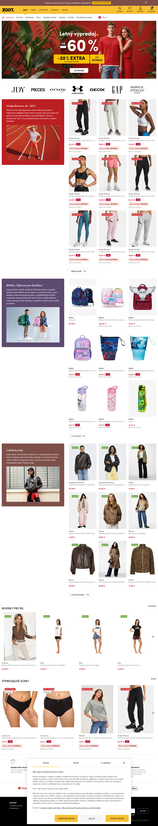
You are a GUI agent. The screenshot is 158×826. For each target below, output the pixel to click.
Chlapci (55, 10)
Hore (152, 812)
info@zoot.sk (14, 808)
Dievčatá (43, 10)
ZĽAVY (153, 678)
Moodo (82, 735)
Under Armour (74, 138)
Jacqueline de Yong (76, 482)
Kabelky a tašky (49, 17)
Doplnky (62, 17)
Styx (42, 663)
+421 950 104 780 (16, 806)
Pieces (131, 482)
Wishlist (130, 11)
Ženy (25, 10)
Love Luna (6, 735)
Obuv (38, 17)
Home (65, 10)
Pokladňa (151, 9)
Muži (33, 10)
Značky (71, 17)
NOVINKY (152, 606)
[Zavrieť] (146, 3)
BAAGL (71, 317)
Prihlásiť (140, 11)
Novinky (19, 17)
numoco (5, 663)
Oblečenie (29, 17)
